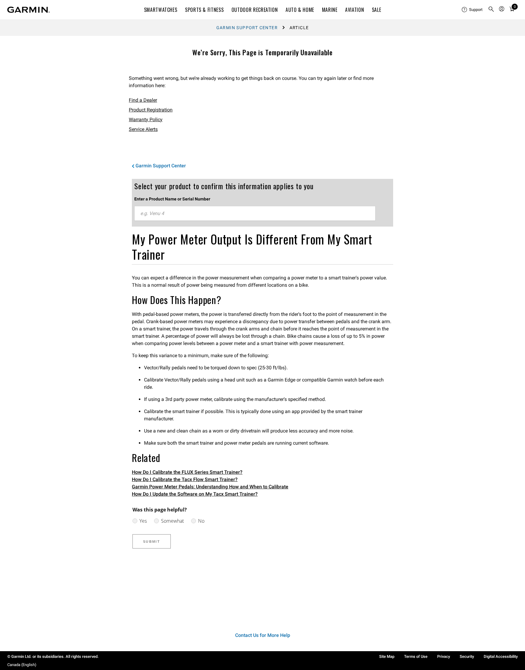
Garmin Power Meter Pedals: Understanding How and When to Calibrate (210, 487)
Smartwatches (160, 9)
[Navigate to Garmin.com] (28, 9)
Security (467, 656)
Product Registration (151, 110)
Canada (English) (21, 664)
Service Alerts (143, 129)
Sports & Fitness (204, 9)
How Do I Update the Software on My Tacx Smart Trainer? (195, 494)
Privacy (443, 656)
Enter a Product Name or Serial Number (172, 199)
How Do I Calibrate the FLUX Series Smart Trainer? (187, 472)
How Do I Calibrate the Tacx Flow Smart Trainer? (185, 479)
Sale (376, 9)
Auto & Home (300, 9)
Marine (330, 9)
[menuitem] (472, 9)
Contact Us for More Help (262, 635)
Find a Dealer (143, 100)
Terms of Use (415, 656)
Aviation (354, 9)
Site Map (386, 656)
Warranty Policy (146, 119)
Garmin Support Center (247, 27)
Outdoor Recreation (255, 9)
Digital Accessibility (501, 656)
